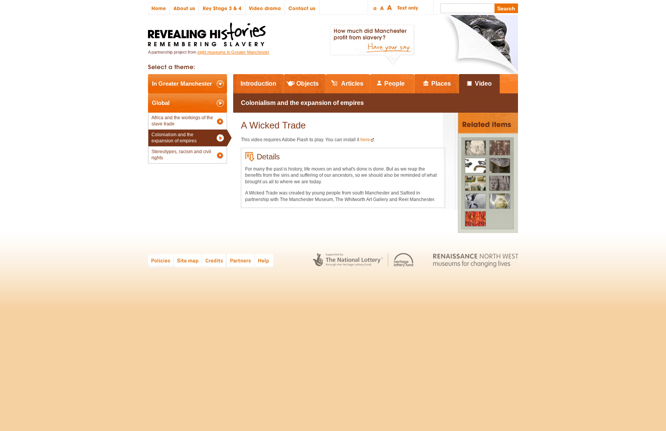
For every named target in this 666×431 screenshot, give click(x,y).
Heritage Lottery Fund (404, 260)
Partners (240, 260)
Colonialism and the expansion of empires (174, 138)
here (365, 139)
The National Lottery (348, 260)
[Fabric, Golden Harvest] (475, 218)
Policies (161, 260)
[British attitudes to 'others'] (475, 201)
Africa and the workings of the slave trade (182, 121)
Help (264, 260)
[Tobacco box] (499, 165)
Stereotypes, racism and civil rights (181, 155)
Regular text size (382, 7)
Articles (352, 83)
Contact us (302, 7)
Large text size (390, 7)
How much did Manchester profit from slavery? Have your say (372, 45)
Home (159, 7)
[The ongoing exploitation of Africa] (475, 165)
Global (161, 103)
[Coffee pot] (499, 201)
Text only (406, 7)
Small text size (374, 7)
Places (441, 83)
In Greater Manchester (182, 83)
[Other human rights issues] (475, 183)
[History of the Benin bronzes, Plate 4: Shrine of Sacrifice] (475, 147)
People (394, 83)
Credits (214, 260)
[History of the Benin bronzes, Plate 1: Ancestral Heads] (499, 183)
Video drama (265, 7)
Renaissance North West (475, 260)
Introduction (258, 83)
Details (268, 156)
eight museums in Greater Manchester (233, 52)
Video (483, 83)
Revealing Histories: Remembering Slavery (208, 32)
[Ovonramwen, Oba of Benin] (499, 147)
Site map (188, 260)
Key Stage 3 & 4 (222, 7)
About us (184, 7)
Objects (307, 83)
